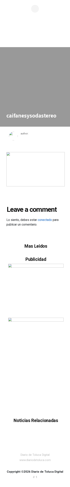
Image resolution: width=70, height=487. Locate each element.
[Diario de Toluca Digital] (35, 36)
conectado (45, 220)
